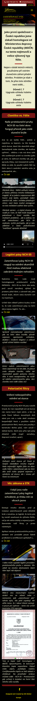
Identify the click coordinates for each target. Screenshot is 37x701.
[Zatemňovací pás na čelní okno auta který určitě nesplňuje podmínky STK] (18, 590)
